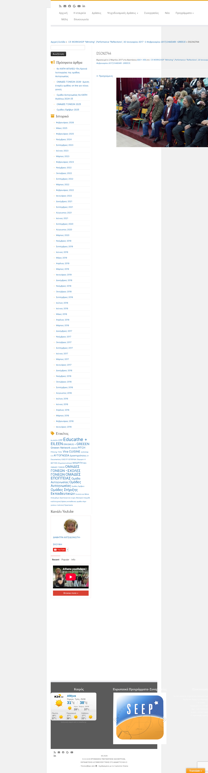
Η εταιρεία (80, 13)
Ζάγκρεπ (80, 459)
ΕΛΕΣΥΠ (65, 459)
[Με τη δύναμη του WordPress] (96, 765)
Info (73, 559)
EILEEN (57, 444)
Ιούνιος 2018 (62, 308)
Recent (55, 559)
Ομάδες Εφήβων (78, 486)
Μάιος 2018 (61, 314)
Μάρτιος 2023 (62, 156)
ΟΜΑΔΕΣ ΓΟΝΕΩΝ (58, 467)
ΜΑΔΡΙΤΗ (78, 463)
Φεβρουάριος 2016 (65, 421)
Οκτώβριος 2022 (64, 173)
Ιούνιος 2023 (62, 150)
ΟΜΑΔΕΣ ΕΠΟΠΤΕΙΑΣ (66, 476)
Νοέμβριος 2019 (63, 241)
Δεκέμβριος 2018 (64, 280)
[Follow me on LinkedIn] (85, 6)
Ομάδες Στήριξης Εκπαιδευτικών (64, 491)
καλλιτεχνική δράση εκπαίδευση (63, 501)
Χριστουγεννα (65, 498)
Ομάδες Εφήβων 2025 (68, 109)
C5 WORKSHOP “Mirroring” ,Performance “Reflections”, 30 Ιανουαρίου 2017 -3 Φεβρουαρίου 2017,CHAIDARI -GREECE (127, 42)
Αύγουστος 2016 (64, 393)
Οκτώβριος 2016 (64, 381)
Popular (65, 559)
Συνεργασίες (151, 13)
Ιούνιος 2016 (62, 404)
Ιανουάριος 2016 (64, 427)
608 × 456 (141, 60)
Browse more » (70, 593)
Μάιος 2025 (61, 128)
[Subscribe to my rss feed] (61, 6)
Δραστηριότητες (78, 455)
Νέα (167, 13)
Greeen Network (60, 447)
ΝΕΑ (84, 463)
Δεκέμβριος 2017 (64, 331)
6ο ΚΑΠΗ (54, 440)
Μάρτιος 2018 (62, 325)
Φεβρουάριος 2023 (65, 162)
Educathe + (75, 439)
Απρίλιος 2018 (62, 319)
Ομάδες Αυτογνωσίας (66, 484)
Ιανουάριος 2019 (64, 274)
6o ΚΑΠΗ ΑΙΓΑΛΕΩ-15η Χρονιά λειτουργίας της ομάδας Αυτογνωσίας (71, 72)
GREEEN (82, 444)
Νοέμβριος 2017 (63, 336)
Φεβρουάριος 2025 (65, 134)
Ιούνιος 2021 (62, 218)
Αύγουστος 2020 (64, 229)
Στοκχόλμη (55, 498)
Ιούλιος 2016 (62, 398)
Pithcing (54, 452)
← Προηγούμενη (104, 76)
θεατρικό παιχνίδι (83, 498)
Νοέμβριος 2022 (64, 167)
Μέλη (64, 19)
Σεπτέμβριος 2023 (64, 145)
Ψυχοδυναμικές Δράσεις (122, 13)
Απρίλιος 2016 (62, 410)
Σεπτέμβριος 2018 (64, 297)
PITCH (81, 447)
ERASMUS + (69, 444)
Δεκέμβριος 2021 (64, 201)
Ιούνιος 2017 (62, 353)
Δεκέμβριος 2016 (64, 370)
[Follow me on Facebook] (70, 6)
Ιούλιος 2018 (62, 303)
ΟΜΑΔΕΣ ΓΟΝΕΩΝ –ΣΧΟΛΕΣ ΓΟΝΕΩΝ (66, 470)
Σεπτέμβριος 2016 (64, 387)
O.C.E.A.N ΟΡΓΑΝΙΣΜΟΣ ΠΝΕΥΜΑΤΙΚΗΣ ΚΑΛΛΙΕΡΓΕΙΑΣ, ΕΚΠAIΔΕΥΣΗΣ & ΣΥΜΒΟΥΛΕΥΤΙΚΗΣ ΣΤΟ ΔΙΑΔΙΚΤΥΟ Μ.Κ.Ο (104, 760)
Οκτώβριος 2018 (64, 291)
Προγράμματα (184, 13)
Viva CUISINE (71, 451)
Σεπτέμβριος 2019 (64, 246)
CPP (60, 440)
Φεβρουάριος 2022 (65, 190)
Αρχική (63, 13)
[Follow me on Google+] (75, 6)
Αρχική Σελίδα (58, 42)
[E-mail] (65, 6)
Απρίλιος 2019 (62, 263)
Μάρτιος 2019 (62, 269)
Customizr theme (121, 766)
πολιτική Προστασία (65, 505)
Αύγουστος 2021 (64, 212)
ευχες (73, 498)
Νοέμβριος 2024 (64, 139)
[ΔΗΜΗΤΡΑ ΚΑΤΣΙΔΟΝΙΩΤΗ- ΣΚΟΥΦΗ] (71, 525)
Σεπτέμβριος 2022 (64, 179)
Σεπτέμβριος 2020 (64, 224)
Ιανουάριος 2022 (64, 196)
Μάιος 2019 (61, 257)
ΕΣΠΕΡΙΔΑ (72, 459)
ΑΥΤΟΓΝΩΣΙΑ (61, 455)
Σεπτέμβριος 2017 (64, 348)
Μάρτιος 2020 (62, 235)
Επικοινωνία (81, 19)
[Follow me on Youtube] (80, 6)
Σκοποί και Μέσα (82, 494)
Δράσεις (96, 13)
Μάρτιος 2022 (62, 184)
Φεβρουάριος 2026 (65, 122)
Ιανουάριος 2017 (63, 365)
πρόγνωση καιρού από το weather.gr (73, 722)
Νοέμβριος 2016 (63, 376)
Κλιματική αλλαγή (65, 463)
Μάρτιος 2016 (62, 415)
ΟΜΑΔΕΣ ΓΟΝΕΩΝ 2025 (69, 104)
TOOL (60, 452)
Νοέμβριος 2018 (63, 286)
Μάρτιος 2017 (62, 359)
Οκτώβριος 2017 (63, 342)
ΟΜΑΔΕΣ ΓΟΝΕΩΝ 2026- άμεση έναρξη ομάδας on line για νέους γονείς (72, 85)
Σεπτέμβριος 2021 (64, 207)
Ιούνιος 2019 (62, 252)
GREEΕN (74, 448)
